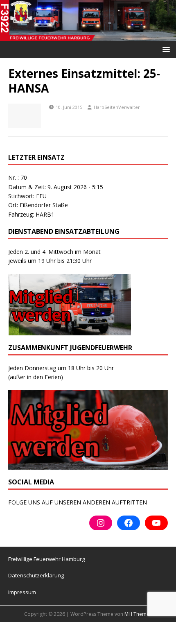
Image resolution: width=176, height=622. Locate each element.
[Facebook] (128, 523)
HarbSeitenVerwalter (117, 107)
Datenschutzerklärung (36, 575)
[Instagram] (100, 523)
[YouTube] (156, 523)
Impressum (22, 592)
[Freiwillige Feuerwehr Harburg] (88, 36)
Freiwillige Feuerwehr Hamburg (46, 559)
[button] (165, 49)
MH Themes (138, 614)
